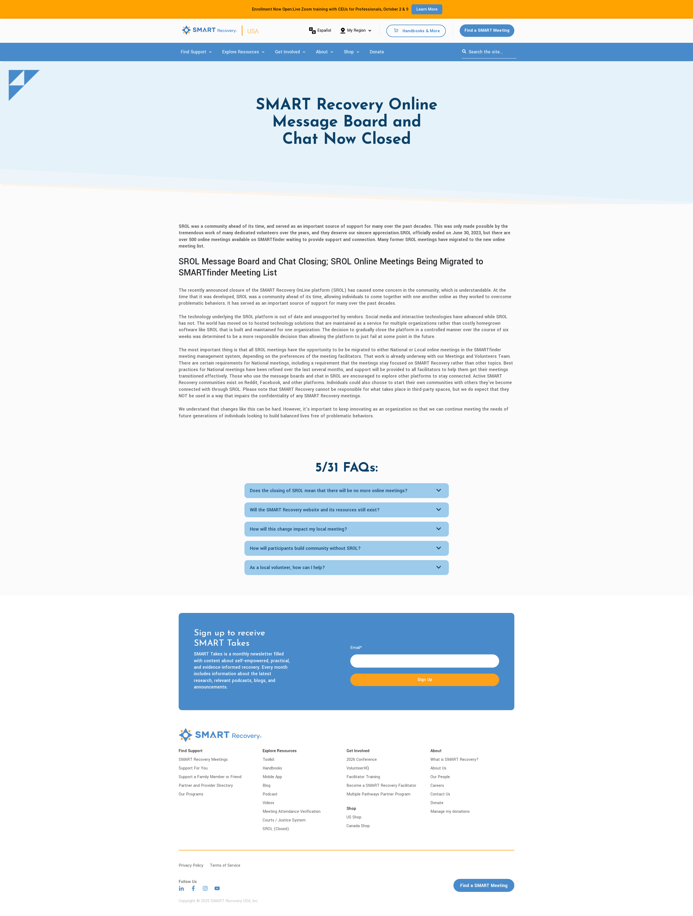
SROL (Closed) (276, 829)
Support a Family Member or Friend (210, 777)
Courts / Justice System (284, 820)
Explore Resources (240, 52)
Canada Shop (358, 826)
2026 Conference (361, 759)
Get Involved (287, 52)
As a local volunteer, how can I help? (287, 567)
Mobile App (272, 777)
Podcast (270, 794)
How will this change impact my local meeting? (298, 529)
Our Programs (191, 794)
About (322, 52)
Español (324, 30)
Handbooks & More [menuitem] (421, 31)
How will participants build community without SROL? (305, 548)
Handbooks (272, 768)
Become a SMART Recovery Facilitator (381, 785)
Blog (266, 785)
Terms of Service (225, 865)
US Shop (353, 817)
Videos (268, 803)
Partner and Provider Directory (206, 785)
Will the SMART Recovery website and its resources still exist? (315, 510)
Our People (440, 777)
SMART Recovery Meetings (203, 759)
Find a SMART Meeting (487, 30)
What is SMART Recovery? (454, 759)
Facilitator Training (363, 777)
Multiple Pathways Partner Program (378, 794)
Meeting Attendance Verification (292, 811)
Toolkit (268, 759)
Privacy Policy (191, 865)
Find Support (193, 52)
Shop (349, 52)
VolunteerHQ (357, 768)
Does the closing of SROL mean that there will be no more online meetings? (329, 491)
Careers (437, 785)
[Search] (464, 52)
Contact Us (440, 794)
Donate (377, 52)
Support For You (193, 768)
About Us (438, 768)
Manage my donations (450, 811)
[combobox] (489, 52)
